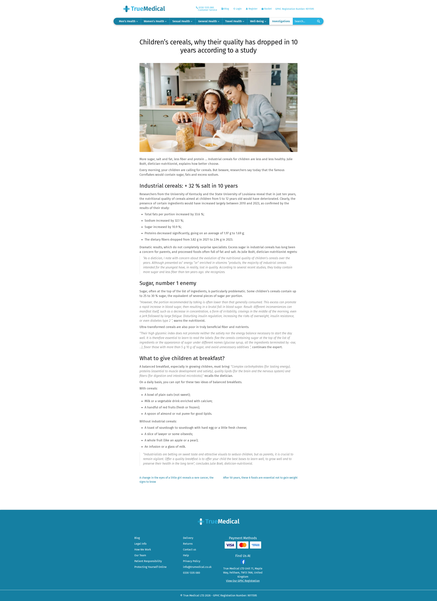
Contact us (189, 549)
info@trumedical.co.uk (197, 567)
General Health (207, 21)
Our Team (140, 555)
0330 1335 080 (191, 572)
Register (252, 8)
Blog (226, 8)
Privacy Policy (191, 561)
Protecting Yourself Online (150, 567)
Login (238, 8)
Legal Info (140, 543)
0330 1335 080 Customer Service (207, 8)
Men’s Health (127, 21)
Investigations (281, 21)
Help (186, 555)
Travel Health (233, 21)
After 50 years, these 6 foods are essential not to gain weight (260, 478)
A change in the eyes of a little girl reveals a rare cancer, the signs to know (176, 479)
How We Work (142, 549)
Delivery (188, 538)
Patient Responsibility (148, 561)
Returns (188, 543)
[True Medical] (218, 521)
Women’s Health (154, 21)
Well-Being (257, 21)
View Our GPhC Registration (243, 580)
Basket (268, 8)
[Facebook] (243, 563)
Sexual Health (181, 21)
